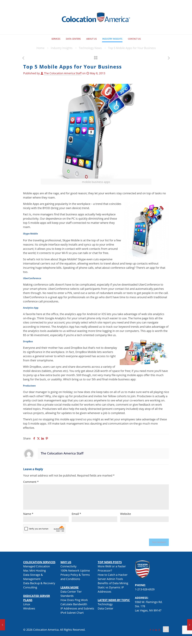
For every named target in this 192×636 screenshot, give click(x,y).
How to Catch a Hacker (112, 575)
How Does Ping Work (74, 600)
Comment (31, 482)
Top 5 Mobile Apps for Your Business (132, 48)
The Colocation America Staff (63, 73)
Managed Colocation (36, 566)
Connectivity (68, 566)
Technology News (90, 48)
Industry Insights (62, 48)
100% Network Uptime (75, 570)
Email (76, 514)
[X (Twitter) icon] (153, 629)
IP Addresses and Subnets (77, 608)
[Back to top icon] (166, 629)
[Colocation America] (96, 17)
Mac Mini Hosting (34, 570)
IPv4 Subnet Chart (72, 613)
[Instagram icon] (159, 629)
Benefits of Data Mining (113, 583)
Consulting (30, 587)
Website (125, 514)
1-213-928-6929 (144, 589)
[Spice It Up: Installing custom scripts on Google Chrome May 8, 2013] (2, 624)
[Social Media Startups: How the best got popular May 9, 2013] (189, 624)
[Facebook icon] (150, 629)
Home (40, 48)
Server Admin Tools (110, 579)
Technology (105, 604)
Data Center (105, 608)
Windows (29, 608)
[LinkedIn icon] (156, 629)
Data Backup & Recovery (39, 583)
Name (28, 514)
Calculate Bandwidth (73, 604)
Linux (26, 604)
